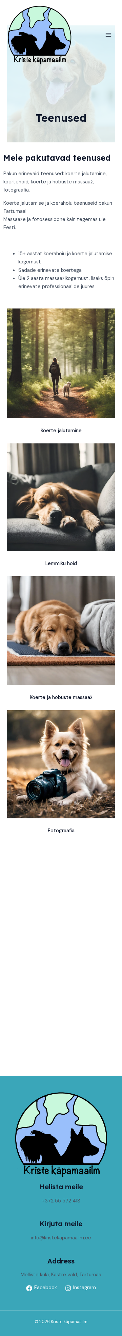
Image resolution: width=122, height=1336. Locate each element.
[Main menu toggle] (108, 35)
